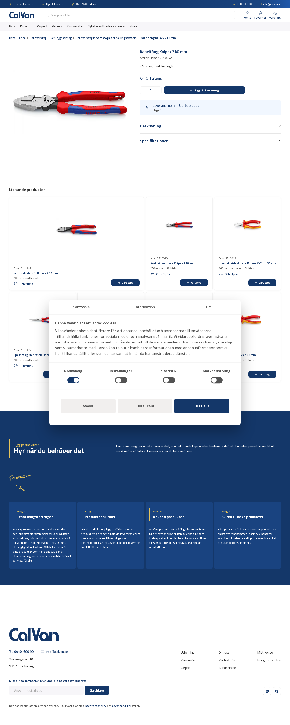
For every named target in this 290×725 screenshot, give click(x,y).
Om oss (57, 26)
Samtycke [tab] (81, 306)
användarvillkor (121, 705)
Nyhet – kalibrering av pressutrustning (112, 26)
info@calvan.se (57, 651)
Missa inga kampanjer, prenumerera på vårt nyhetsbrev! (47, 681)
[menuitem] (12, 26)
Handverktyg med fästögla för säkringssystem (106, 38)
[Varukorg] (275, 13)
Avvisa (88, 406)
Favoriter (260, 17)
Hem (12, 38)
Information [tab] (145, 306)
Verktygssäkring (61, 38)
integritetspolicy (95, 705)
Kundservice (75, 26)
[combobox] (139, 15)
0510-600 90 (24, 651)
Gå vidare (97, 690)
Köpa (23, 26)
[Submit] (47, 15)
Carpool (42, 26)
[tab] (210, 128)
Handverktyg (38, 38)
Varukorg (127, 282)
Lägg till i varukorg (206, 90)
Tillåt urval (145, 406)
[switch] (121, 380)
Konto (247, 17)
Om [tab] (208, 306)
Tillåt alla (202, 406)
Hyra (12, 26)
